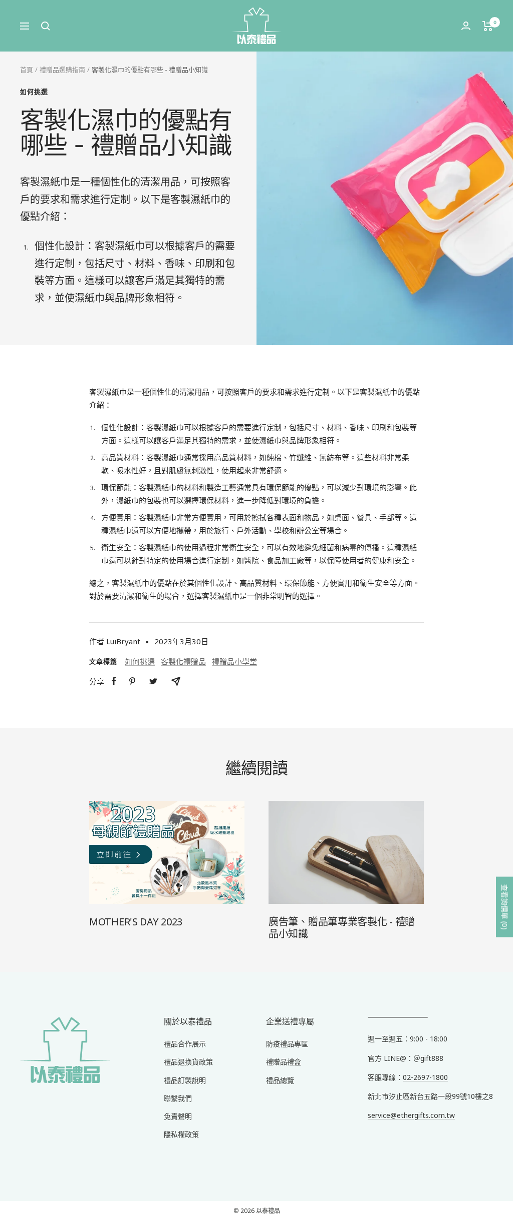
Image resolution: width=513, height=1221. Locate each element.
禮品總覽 (280, 1080)
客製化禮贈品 (183, 661)
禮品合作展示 (185, 1043)
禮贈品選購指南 (62, 69)
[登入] (465, 26)
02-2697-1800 (425, 1077)
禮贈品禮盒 (283, 1061)
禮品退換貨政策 (188, 1061)
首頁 (26, 69)
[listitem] (114, 681)
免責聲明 (178, 1116)
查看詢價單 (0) (504, 907)
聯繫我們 (178, 1098)
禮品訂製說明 (185, 1080)
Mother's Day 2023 (135, 921)
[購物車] (487, 26)
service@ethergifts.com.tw (411, 1115)
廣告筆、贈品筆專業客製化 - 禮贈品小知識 (342, 927)
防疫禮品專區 (287, 1043)
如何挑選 (34, 92)
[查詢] (45, 26)
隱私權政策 (181, 1134)
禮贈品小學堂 (234, 661)
